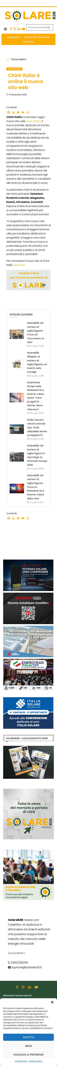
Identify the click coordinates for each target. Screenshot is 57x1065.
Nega (28, 1046)
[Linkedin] (19, 29)
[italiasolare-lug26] (28, 698)
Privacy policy (35, 1061)
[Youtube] (23, 29)
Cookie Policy (21, 1061)
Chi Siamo (28, 41)
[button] (52, 1002)
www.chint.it (33, 121)
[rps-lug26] (28, 627)
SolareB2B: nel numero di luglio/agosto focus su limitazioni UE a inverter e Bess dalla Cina (35, 487)
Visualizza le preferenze (28, 1054)
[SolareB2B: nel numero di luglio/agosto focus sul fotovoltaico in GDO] (17, 334)
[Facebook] (11, 29)
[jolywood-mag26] (28, 561)
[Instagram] (14, 29)
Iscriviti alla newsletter (37, 37)
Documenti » (16, 953)
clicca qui (19, 265)
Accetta (28, 1037)
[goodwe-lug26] (28, 594)
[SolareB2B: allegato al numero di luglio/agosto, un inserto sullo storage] (17, 364)
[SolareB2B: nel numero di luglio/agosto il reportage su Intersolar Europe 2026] (17, 457)
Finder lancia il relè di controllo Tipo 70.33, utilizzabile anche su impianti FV (37, 427)
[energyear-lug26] (28, 660)
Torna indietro (18, 59)
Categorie (13, 37)
